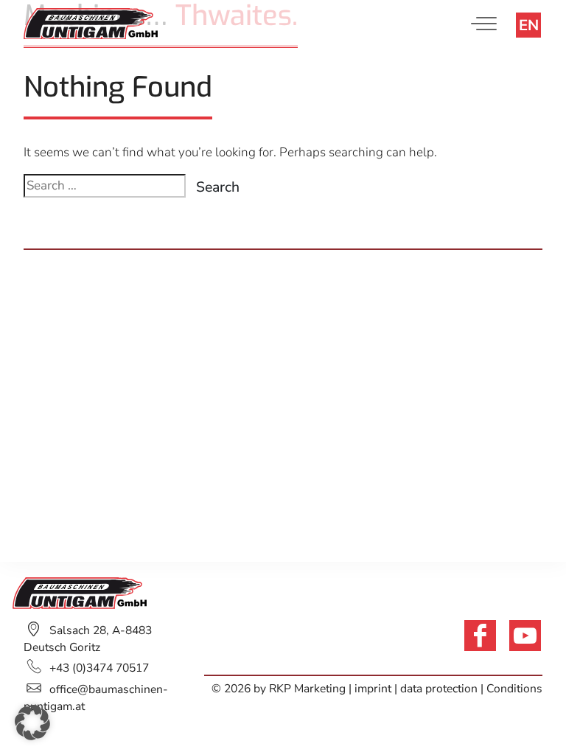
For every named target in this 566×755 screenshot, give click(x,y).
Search (218, 187)
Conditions (514, 689)
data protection (439, 689)
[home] (91, 22)
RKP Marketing (307, 689)
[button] (32, 722)
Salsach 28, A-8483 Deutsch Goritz (88, 638)
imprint (374, 689)
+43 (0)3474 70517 (99, 668)
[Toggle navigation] (487, 23)
